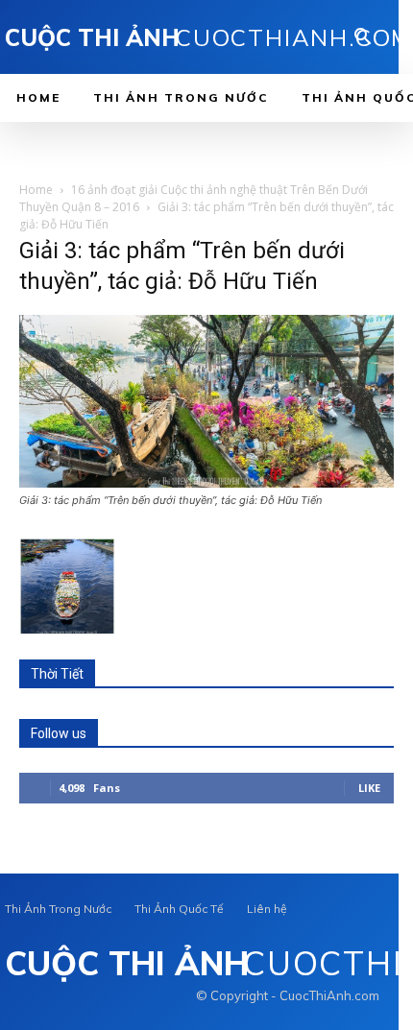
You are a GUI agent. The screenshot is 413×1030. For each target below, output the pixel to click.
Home (36, 189)
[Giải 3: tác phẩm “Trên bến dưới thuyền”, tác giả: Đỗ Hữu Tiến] (206, 482)
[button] (363, 38)
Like (369, 787)
